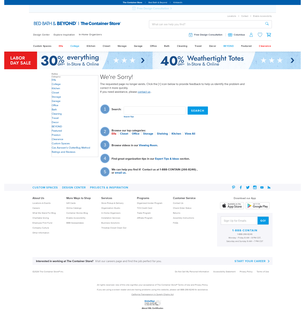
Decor (212, 46)
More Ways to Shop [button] (78, 198)
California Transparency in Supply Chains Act (152, 294)
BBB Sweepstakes (75, 223)
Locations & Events (41, 203)
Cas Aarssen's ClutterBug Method (71, 147)
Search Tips (129, 116)
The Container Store (132, 2)
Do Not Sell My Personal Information (192, 271)
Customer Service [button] (184, 198)
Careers (36, 208)
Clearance (265, 46)
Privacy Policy (246, 271)
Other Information (40, 233)
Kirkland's (177, 2)
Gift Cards (71, 203)
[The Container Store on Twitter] (247, 187)
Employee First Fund (42, 223)
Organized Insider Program (149, 203)
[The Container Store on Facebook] (240, 187)
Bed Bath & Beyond (157, 2)
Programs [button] (143, 198)
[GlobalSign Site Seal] (153, 302)
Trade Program (144, 213)
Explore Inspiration (64, 34)
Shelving (162, 133)
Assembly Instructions (183, 218)
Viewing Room (148, 145)
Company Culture (40, 228)
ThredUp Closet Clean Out (113, 228)
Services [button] (106, 198)
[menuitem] (43, 34)
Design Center (41, 34)
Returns (176, 213)
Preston (56, 134)
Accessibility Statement (224, 271)
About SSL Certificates (152, 308)
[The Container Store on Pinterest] (233, 187)
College (74, 46)
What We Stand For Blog (44, 213)
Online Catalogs (74, 208)
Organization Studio (110, 208)
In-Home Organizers (90, 34)
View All (190, 133)
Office (153, 46)
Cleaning (182, 46)
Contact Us (178, 203)
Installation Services (110, 218)
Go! (263, 220)
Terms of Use (263, 271)
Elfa (61, 46)
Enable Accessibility (75, 218)
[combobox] (205, 24)
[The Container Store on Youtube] (261, 187)
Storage (122, 46)
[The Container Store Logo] (69, 23)
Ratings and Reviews (63, 151)
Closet (106, 46)
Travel (198, 46)
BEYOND (228, 46)
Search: (116, 109)
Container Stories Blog (77, 213)
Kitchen (91, 46)
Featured (246, 46)
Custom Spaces (42, 46)
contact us (144, 91)
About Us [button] (38, 198)
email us (120, 172)
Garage (138, 46)
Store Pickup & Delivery (112, 203)
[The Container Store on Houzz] (269, 187)
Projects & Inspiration (109, 187)
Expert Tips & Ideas (167, 158)
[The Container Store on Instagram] (254, 187)
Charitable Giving (40, 218)
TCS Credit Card (144, 208)
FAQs (175, 223)
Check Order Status (182, 208)
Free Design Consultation (208, 34)
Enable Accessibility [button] (262, 16)
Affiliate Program (144, 218)
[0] (269, 35)
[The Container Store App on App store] (232, 205)
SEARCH (197, 110)
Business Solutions (110, 223)
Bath (166, 46)
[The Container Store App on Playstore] (258, 205)
